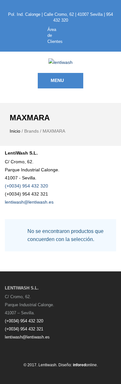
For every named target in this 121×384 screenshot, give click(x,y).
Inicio (15, 131)
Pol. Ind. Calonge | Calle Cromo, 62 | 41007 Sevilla (55, 14)
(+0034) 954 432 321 (24, 329)
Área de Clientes (54, 35)
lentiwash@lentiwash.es (29, 202)
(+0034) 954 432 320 (26, 185)
